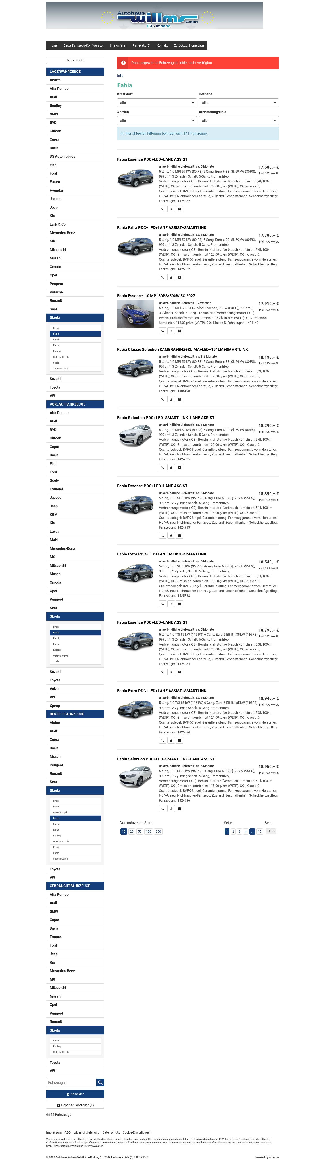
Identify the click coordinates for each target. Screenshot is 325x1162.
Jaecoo (55, 199)
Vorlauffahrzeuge (67, 404)
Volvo (54, 689)
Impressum (54, 1132)
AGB (68, 1132)
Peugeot (56, 284)
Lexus (54, 531)
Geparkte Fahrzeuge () (77, 1105)
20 (132, 831)
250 (158, 831)
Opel (53, 275)
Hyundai (56, 190)
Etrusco (56, 937)
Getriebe (205, 94)
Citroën (55, 131)
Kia (52, 216)
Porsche (56, 292)
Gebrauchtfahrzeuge (70, 886)
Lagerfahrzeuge (65, 72)
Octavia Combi (61, 357)
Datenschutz (111, 1132)
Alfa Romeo (59, 89)
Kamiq (56, 339)
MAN (54, 540)
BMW (54, 114)
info (120, 76)
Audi (53, 97)
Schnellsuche (75, 60)
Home (53, 45)
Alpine (55, 722)
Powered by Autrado (266, 1157)
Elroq (56, 328)
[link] (162, 209)
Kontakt (162, 45)
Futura (55, 182)
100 (148, 831)
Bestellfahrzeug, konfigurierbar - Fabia (198, 181)
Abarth (55, 80)
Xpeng (55, 706)
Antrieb (123, 112)
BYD (53, 123)
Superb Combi (61, 368)
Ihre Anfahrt (118, 45)
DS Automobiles (62, 156)
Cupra (54, 139)
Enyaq (56, 806)
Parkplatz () (142, 45)
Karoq (56, 345)
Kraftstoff (125, 94)
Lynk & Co (58, 224)
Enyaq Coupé (60, 812)
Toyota (55, 387)
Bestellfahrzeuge (67, 714)
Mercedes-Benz (62, 233)
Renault (56, 301)
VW (52, 396)
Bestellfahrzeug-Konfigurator (84, 45)
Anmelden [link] (77, 1094)
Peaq (56, 847)
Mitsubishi (58, 250)
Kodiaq (57, 351)
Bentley (56, 106)
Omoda (55, 267)
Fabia (56, 334)
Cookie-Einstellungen (137, 1132)
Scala (56, 362)
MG (52, 241)
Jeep (54, 207)
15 (260, 831)
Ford (53, 173)
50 (139, 831)
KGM (53, 514)
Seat (53, 309)
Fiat (53, 165)
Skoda (55, 318)
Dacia (54, 148)
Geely (54, 480)
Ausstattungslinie (212, 112)
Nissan (55, 258)
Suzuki (55, 379)
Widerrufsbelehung (86, 1132)
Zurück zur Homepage (189, 45)
